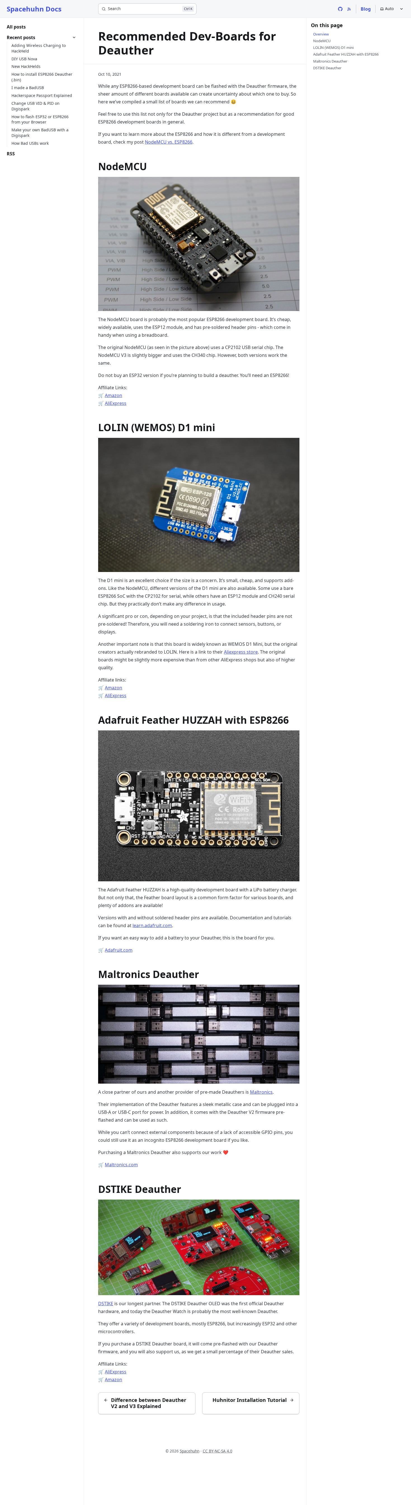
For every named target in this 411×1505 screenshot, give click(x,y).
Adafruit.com (119, 950)
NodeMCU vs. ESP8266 (168, 142)
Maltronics (261, 1092)
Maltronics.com (121, 1165)
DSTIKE (105, 1303)
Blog (366, 9)
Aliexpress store (241, 652)
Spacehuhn (189, 1451)
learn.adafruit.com (152, 925)
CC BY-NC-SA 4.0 (217, 1451)
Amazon (113, 395)
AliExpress (115, 403)
